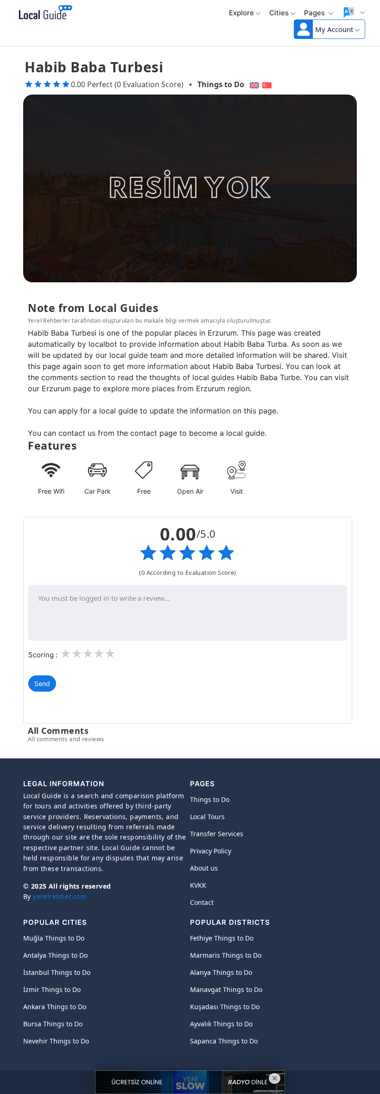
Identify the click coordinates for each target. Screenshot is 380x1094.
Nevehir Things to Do (56, 1041)
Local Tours (207, 816)
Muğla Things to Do (53, 938)
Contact (202, 902)
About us (204, 868)
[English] (253, 84)
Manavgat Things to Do (226, 989)
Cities (279, 12)
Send (42, 683)
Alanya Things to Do (221, 972)
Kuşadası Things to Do (225, 1006)
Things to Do (220, 84)
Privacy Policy (210, 850)
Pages (315, 12)
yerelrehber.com (59, 896)
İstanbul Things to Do (56, 972)
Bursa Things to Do (52, 1023)
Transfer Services (216, 833)
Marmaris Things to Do (225, 955)
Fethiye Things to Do (221, 938)
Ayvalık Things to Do (221, 1023)
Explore (241, 12)
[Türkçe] (268, 84)
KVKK (198, 885)
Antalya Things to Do (55, 955)
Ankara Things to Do (54, 1006)
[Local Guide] (44, 13)
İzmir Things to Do (52, 989)
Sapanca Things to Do (224, 1041)
